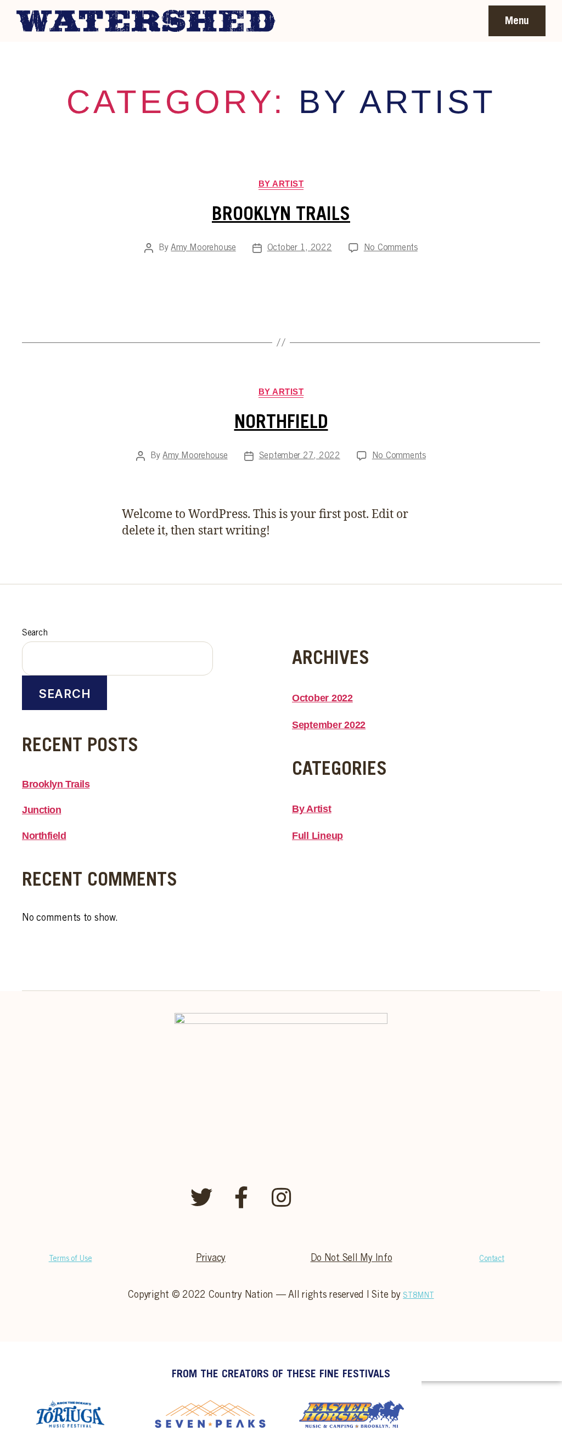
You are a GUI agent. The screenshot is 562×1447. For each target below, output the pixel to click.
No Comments (391, 248)
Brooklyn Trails (281, 215)
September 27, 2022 (299, 456)
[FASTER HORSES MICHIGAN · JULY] (351, 1414)
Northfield (281, 423)
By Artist (281, 183)
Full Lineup (317, 835)
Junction (41, 809)
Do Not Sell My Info (351, 1259)
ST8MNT (418, 1296)
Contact (491, 1259)
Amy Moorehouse (203, 248)
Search (34, 633)
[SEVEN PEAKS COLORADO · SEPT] (210, 1414)
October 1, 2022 (299, 248)
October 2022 (322, 697)
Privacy (211, 1259)
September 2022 (329, 724)
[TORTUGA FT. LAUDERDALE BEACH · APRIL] (70, 1414)
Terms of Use (70, 1259)
